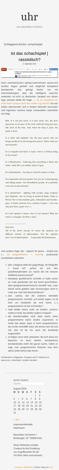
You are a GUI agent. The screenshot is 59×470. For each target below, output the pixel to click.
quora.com (5, 360)
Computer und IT (31, 357)
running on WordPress (24, 467)
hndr (51, 467)
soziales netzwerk (29, 360)
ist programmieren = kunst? (24, 254)
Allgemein (18, 357)
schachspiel (16, 360)
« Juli (16, 419)
